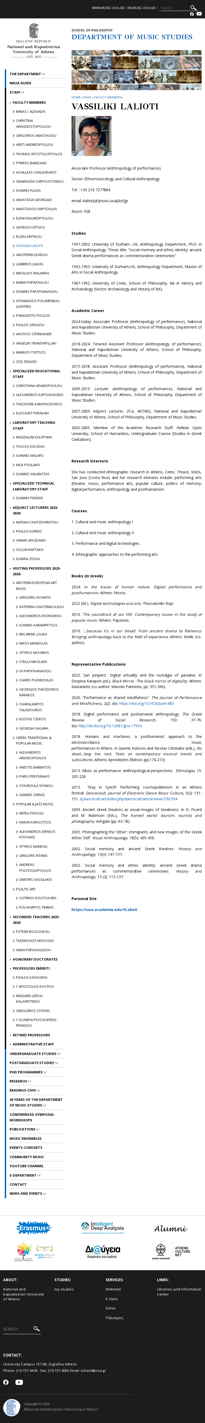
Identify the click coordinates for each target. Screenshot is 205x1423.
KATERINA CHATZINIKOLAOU (41, 606)
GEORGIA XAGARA (33, 728)
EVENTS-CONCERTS (26, 1147)
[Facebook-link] (192, 14)
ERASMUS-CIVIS (23, 1090)
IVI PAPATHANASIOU (35, 671)
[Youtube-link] (199, 14)
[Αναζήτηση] (193, 8)
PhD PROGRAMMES (27, 1072)
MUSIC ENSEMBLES (26, 1138)
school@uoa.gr (93, 1370)
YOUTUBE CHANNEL (27, 1166)
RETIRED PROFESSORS (31, 1035)
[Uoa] (11, 1407)
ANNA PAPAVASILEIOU (33, 950)
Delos (111, 1308)
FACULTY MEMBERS (107, 97)
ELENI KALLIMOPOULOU (34, 218)
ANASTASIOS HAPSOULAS (36, 208)
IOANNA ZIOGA (28, 558)
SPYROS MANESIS (33, 846)
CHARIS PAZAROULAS (36, 680)
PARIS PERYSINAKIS (34, 776)
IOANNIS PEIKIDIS (29, 497)
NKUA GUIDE (20, 83)
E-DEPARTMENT (23, 1175)
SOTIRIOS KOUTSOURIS (38, 898)
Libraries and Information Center (179, 1292)
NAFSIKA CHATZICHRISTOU (37, 522)
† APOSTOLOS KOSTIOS (35, 986)
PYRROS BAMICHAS (31, 163)
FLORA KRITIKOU (29, 236)
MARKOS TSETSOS (31, 352)
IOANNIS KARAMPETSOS (38, 625)
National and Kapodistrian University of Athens (23, 1294)
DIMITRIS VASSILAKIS (35, 879)
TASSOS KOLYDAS (30, 446)
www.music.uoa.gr (108, 8)
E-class (112, 1298)
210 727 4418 (26, 1370)
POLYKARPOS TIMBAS (36, 907)
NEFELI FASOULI (31, 813)
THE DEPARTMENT (26, 73)
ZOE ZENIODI (26, 361)
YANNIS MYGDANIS (31, 540)
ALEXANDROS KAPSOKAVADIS (40, 394)
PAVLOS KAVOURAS (32, 977)
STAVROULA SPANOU (36, 785)
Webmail (113, 1289)
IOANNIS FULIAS (28, 190)
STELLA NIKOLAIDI (33, 661)
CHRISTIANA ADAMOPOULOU (39, 385)
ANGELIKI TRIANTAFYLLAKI (36, 343)
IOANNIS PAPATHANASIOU (37, 291)
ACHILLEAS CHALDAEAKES (36, 172)
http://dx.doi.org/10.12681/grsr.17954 (110, 725)
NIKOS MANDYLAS (33, 643)
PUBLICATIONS (23, 1129)
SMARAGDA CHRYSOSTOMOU (40, 181)
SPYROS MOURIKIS (34, 652)
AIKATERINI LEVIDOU (32, 254)
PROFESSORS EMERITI (31, 968)
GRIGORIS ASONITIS (35, 597)
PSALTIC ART (26, 889)
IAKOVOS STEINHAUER (34, 333)
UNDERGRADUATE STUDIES (33, 1053)
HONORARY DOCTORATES (35, 959)
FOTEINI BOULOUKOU (33, 931)
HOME (76, 97)
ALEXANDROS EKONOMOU (40, 615)
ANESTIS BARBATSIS (35, 767)
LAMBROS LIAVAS (30, 264)
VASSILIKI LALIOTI (29, 245)
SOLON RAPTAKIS (30, 549)
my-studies (64, 1289)
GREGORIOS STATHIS (33, 1010)
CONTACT (18, 1184)
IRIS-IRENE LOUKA (33, 634)
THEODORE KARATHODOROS (39, 404)
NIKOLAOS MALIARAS (32, 273)
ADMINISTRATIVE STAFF (33, 1044)
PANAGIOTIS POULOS (33, 315)
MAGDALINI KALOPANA (34, 437)
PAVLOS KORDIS (29, 531)
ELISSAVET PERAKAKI (32, 413)
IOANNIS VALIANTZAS (33, 473)
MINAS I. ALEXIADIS (31, 111)
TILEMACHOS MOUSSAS (35, 940)
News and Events (26, 1193)
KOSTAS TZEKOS (32, 719)
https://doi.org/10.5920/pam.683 (146, 703)
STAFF (87, 97)
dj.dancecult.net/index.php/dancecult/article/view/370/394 (128, 798)
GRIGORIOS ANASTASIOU (36, 135)
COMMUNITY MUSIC (27, 1156)
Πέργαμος (114, 1317)
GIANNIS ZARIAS (32, 794)
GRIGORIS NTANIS (33, 855)
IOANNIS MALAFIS (30, 455)
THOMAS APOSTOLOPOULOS (39, 153)
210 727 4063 (58, 1370)
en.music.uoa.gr (141, 8)
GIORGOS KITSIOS (30, 227)
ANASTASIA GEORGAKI (34, 199)
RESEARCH (19, 1081)
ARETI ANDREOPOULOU (34, 144)
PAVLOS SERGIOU (30, 324)
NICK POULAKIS (28, 464)
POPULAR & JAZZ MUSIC (35, 804)
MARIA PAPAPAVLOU (32, 282)
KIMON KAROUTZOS (35, 822)
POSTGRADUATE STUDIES (32, 1062)
